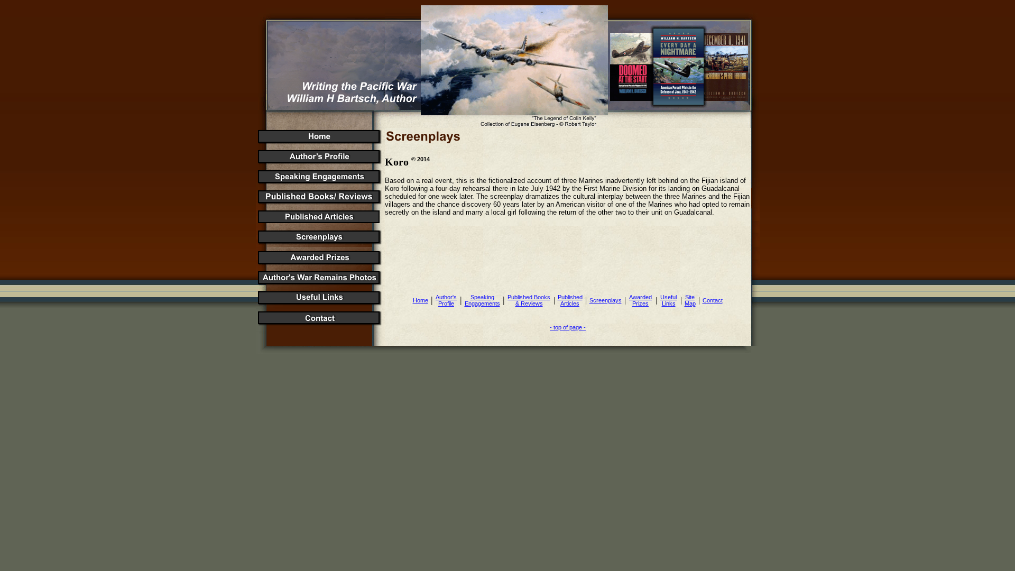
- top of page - (568, 327)
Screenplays (605, 300)
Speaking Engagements (482, 300)
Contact (713, 300)
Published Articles (570, 300)
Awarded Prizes (640, 300)
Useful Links (668, 300)
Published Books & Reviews (529, 300)
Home (420, 300)
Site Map (690, 300)
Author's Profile (446, 300)
